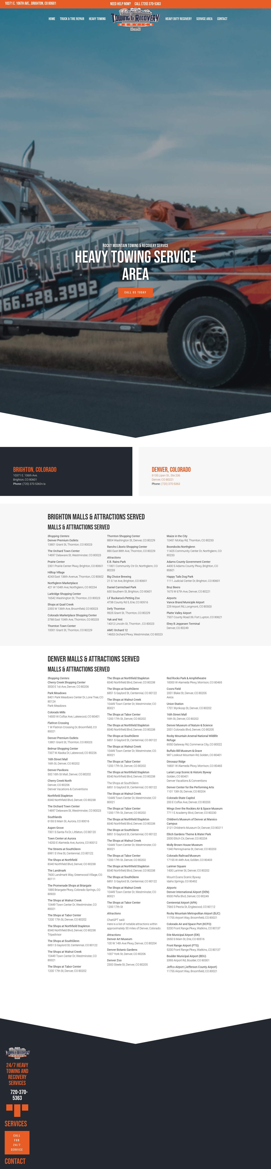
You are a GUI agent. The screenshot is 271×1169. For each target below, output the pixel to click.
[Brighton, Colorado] (18, 459)
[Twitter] (260, 4)
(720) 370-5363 (151, 4)
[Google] (246, 4)
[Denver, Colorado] (156, 459)
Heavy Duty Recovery (178, 19)
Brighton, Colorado (34, 470)
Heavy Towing (97, 19)
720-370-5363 (18, 1095)
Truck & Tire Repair (72, 19)
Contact (222, 19)
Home (52, 19)
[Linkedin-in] (266, 4)
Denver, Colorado (171, 470)
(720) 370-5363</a (33, 483)
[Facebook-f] (253, 4)
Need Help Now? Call (125, 4)
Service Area (204, 19)
